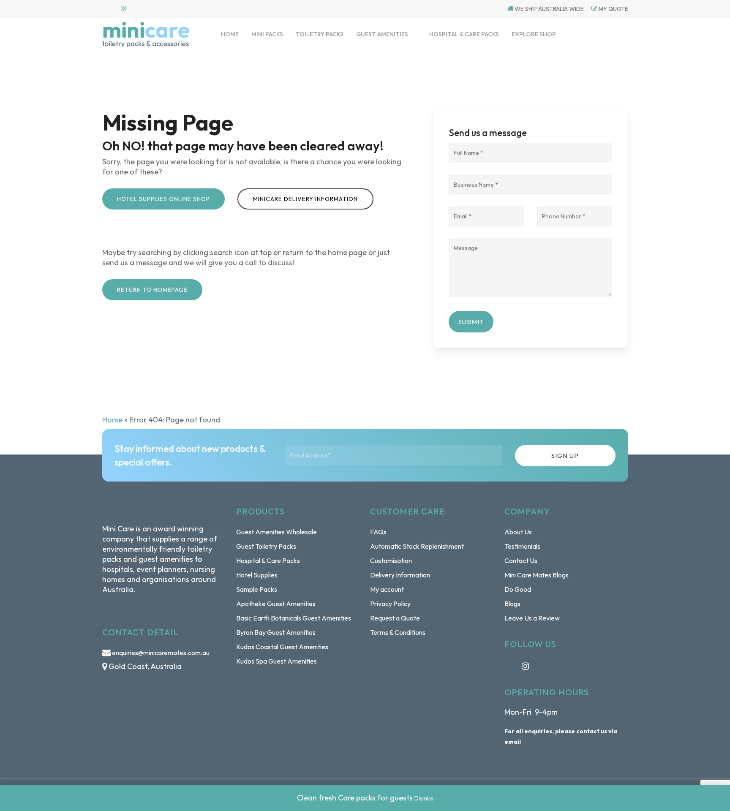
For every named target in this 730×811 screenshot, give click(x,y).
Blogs (512, 603)
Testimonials (522, 546)
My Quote (612, 9)
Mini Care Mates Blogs (536, 575)
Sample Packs (256, 589)
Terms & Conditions (397, 632)
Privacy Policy (390, 603)
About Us (518, 532)
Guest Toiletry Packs (266, 546)
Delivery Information (400, 575)
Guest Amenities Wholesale (276, 532)
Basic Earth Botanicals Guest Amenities (293, 618)
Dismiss (423, 798)
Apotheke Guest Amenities (276, 603)
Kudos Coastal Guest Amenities (282, 646)
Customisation (391, 560)
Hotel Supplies (257, 575)
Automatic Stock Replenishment (417, 546)
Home (112, 420)
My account (387, 589)
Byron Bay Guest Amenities (276, 632)
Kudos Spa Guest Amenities (276, 661)
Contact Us (520, 560)
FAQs (378, 532)
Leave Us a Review (532, 618)
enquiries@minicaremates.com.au (161, 652)
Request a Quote (395, 618)
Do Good (517, 589)
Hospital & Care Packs (268, 560)
